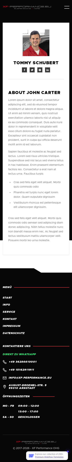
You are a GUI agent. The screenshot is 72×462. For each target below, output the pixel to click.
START (7, 297)
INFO (6, 304)
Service (9, 312)
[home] (31, 7)
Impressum (11, 326)
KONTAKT (10, 319)
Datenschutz (14, 333)
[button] (66, 7)
